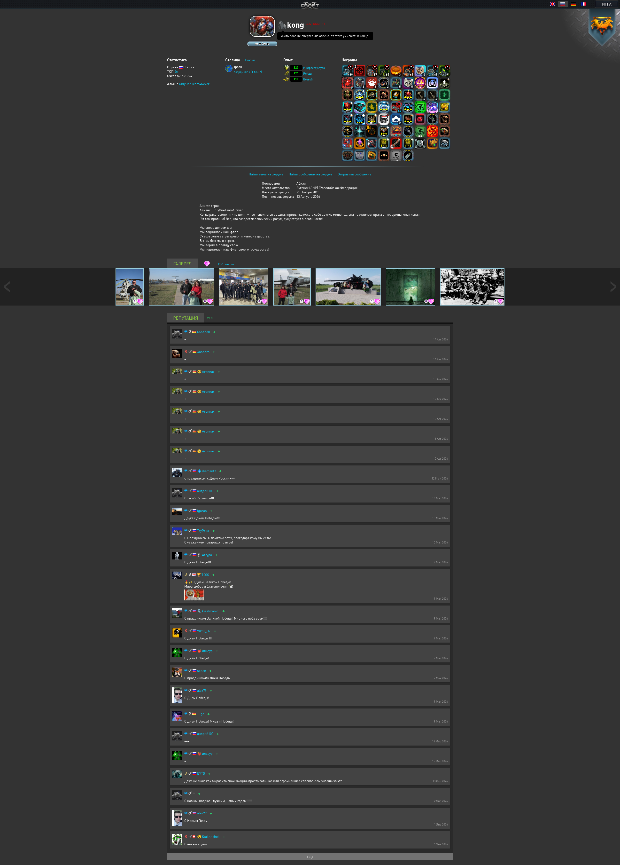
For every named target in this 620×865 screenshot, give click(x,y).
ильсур (207, 651)
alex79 (202, 690)
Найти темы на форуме (266, 174)
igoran (202, 511)
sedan (201, 670)
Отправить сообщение (354, 174)
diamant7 (209, 471)
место (225, 264)
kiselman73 (210, 611)
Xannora (203, 352)
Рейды (307, 73)
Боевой (308, 79)
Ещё (310, 857)
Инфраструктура (314, 68)
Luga (200, 714)
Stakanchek (211, 836)
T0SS (205, 575)
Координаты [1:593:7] (248, 72)
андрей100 (205, 491)
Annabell (203, 332)
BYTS (201, 773)
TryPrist (203, 530)
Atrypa (207, 555)
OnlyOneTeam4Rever (194, 83)
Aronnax (208, 372)
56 (176, 71)
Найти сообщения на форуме (310, 174)
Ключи (250, 60)
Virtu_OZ (204, 631)
